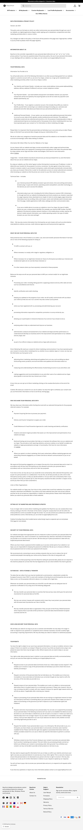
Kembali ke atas (41, 778)
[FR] (3, 806)
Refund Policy (47, 812)
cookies (16, 153)
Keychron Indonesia (10, 824)
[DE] (25, 803)
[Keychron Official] (3, 803)
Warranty (46, 802)
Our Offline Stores (41, 13)
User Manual (47, 792)
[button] (79, 6)
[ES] (7, 806)
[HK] (14, 806)
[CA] (21, 803)
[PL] (18, 806)
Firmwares (46, 796)
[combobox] (43, 6)
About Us (32, 792)
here (62, 123)
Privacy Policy (47, 805)
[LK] (7, 803)
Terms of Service (48, 808)
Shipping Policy (47, 799)
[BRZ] (10, 806)
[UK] (10, 803)
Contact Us (33, 796)
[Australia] (14, 803)
